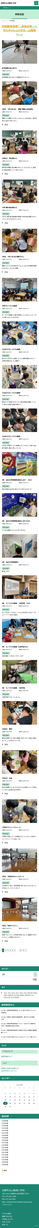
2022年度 (5, 1130)
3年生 (13, 993)
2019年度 (5, 1138)
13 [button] (23, 950)
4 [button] (10, 950)
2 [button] (5, 950)
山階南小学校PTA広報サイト (10, 1068)
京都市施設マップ (6, 1056)
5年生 (6, 174)
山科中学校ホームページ (9, 1071)
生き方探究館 (15, 997)
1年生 (5, 993)
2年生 (6, 124)
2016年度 (5, 1145)
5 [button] (12, 950)
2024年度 (5, 1126)
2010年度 (5, 1160)
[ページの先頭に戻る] (36, 1226)
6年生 (25, 993)
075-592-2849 (11, 1196)
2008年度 (5, 1164)
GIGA (32, 995)
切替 (34, 979)
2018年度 (5, 1140)
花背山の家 (7, 997)
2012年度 (5, 1155)
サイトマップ (7, 1204)
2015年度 (5, 1147)
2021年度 (5, 1133)
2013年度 (5, 1152)
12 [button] (20, 950)
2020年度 (5, 1135)
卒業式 (6, 995)
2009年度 (5, 1162)
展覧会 (22, 995)
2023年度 (5, 1128)
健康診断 (11, 995)
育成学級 (30, 993)
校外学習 (17, 995)
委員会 (35, 993)
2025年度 (5, 1123)
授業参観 (27, 995)
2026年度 (5, 1121)
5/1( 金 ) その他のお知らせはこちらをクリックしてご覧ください (19, 1037)
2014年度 (5, 1150)
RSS (5, 1170)
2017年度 (5, 1143)
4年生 (17, 993)
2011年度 (5, 1157)
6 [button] (14, 950)
